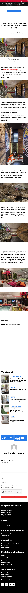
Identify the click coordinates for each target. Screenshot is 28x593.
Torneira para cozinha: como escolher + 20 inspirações (18, 400)
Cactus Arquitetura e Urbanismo (11, 69)
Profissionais (4, 516)
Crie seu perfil (4, 545)
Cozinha (13, 387)
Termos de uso (5, 535)
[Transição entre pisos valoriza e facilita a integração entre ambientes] (5, 409)
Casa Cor (19, 324)
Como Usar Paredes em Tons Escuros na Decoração (20, 438)
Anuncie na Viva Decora (7, 525)
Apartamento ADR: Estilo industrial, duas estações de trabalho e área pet (18, 380)
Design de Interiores (6, 514)
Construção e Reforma (6, 510)
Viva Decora (4, 1)
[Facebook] (2, 584)
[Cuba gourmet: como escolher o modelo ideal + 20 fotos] (5, 389)
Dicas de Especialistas (16, 406)
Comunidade (11, 1)
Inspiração (18, 1)
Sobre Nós (3, 524)
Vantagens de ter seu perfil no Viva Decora (11, 543)
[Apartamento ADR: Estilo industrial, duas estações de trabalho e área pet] (5, 378)
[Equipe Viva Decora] (9, 59)
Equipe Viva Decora (15, 59)
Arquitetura (8, 324)
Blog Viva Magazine (6, 547)
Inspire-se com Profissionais (8, 579)
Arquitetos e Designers (16, 376)
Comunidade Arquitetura (7, 576)
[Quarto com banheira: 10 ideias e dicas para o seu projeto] (5, 419)
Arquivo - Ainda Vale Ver (14, 10)
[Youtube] (13, 584)
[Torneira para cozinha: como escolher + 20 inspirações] (5, 399)
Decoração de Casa (6, 512)
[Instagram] (6, 584)
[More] (22, 32)
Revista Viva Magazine (6, 572)
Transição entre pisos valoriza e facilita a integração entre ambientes (18, 410)
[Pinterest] (10, 584)
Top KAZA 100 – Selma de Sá (7, 438)
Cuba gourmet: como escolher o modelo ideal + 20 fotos (18, 390)
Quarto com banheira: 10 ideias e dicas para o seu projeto (17, 420)
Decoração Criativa (6, 325)
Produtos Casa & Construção (8, 578)
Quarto (12, 416)
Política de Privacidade (7, 533)
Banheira (14, 324)
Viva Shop (24, 1)
